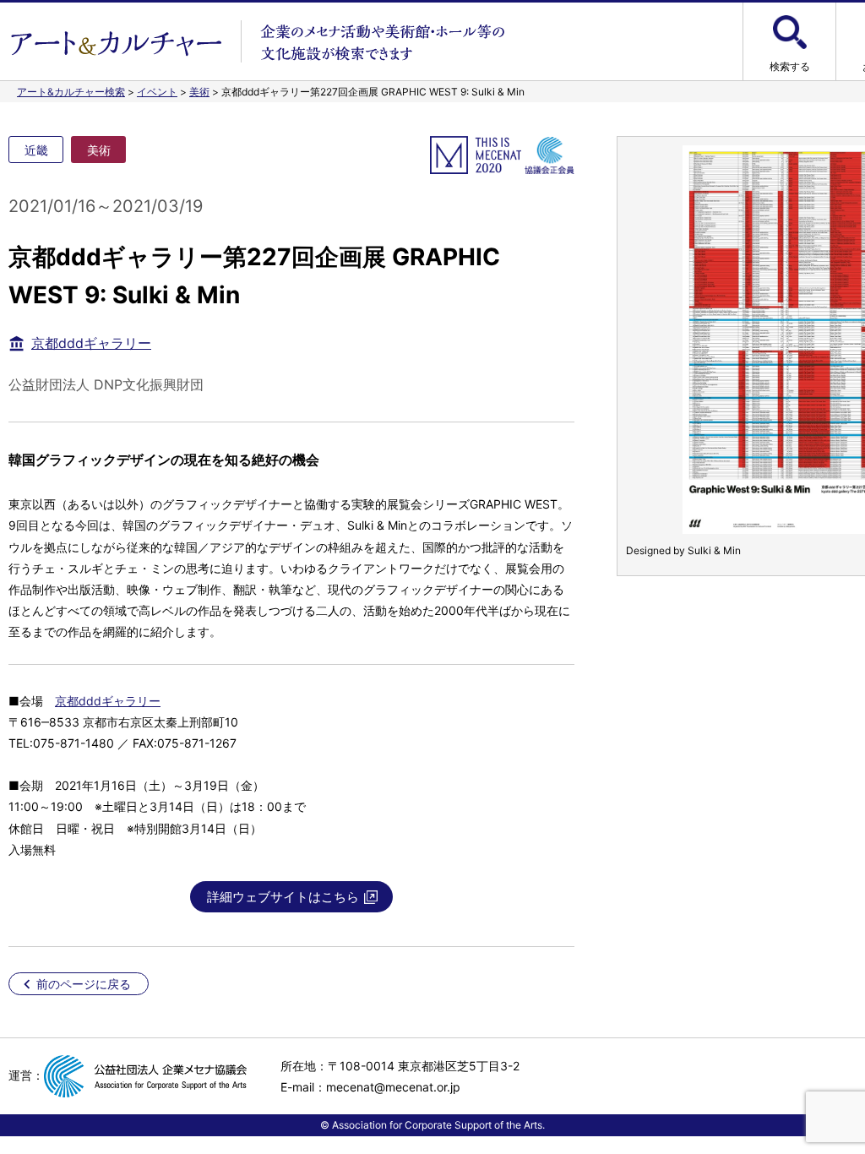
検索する (790, 66)
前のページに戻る (83, 984)
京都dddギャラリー (91, 343)
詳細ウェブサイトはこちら (283, 897)
